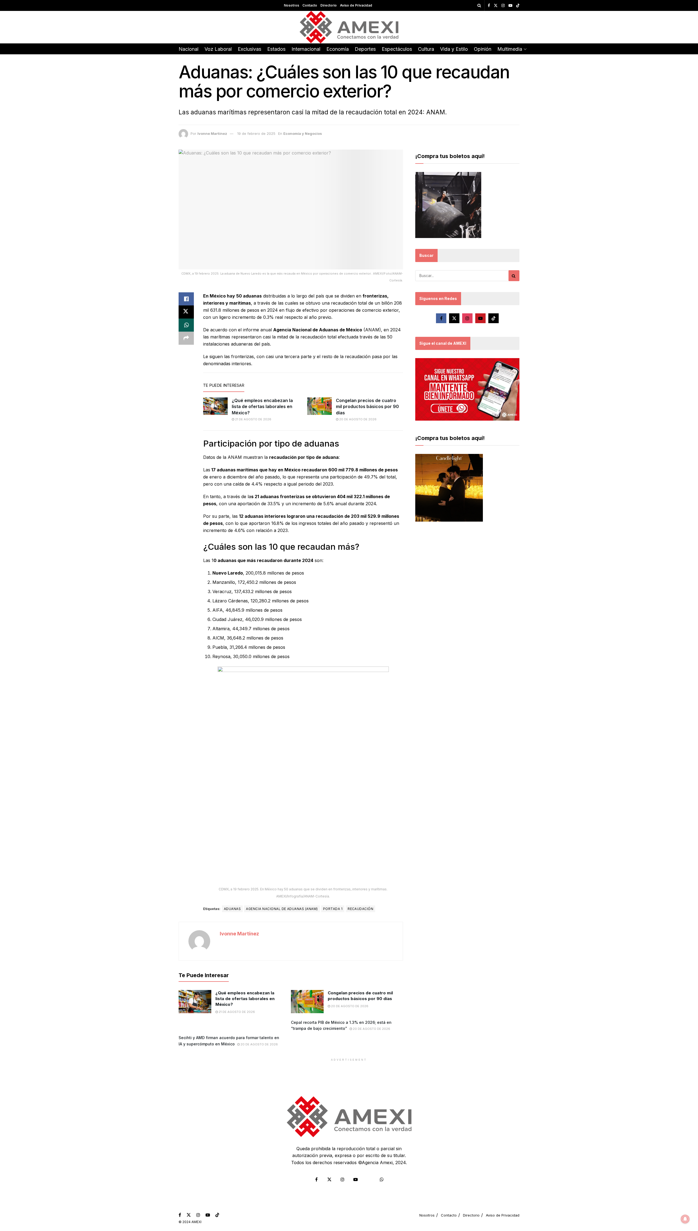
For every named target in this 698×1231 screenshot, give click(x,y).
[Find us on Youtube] (510, 5)
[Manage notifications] (685, 1219)
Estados (276, 49)
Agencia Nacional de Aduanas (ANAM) (282, 909)
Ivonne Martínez (212, 133)
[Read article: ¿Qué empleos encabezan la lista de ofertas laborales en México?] (215, 406)
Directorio (328, 5)
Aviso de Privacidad (356, 5)
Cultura (426, 49)
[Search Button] (479, 5)
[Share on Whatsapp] (186, 325)
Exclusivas (249, 49)
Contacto (309, 5)
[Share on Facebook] (186, 298)
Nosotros (291, 5)
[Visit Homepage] (349, 27)
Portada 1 (332, 909)
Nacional (188, 49)
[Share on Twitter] (186, 312)
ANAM (372, 329)
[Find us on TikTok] (517, 5)
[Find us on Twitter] (496, 5)
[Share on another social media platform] (186, 338)
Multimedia (509, 49)
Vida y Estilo (454, 49)
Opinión (482, 49)
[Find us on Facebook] (489, 5)
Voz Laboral (218, 49)
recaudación (360, 909)
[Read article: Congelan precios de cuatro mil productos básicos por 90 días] (319, 406)
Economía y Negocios (302, 133)
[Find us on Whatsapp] (382, 1179)
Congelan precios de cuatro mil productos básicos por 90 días (367, 406)
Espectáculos (397, 49)
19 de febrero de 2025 (256, 133)
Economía (337, 49)
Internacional (305, 49)
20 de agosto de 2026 (357, 419)
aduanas (232, 909)
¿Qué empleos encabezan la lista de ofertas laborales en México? (262, 406)
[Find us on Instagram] (503, 5)
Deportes (365, 49)
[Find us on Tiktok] (493, 318)
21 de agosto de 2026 (252, 419)
